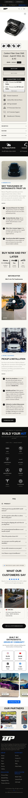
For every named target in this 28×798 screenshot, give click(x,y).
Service (3, 766)
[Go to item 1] (4, 46)
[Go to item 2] (9, 46)
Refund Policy (4, 778)
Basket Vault (18, 776)
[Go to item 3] (14, 46)
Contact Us (19, 1)
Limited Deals (18, 779)
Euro (2, 761)
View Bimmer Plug (13, 701)
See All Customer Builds (14, 626)
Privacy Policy (4, 775)
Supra (2, 763)
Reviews (17, 761)
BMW (2, 758)
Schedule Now (9, 420)
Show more (14, 91)
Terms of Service (5, 783)
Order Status (18, 766)
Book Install (9, 1)
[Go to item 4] (18, 46)
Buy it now (14, 73)
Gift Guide (17, 782)
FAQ (16, 763)
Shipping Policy (5, 780)
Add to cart (14, 68)
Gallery (3, 769)
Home (2, 755)
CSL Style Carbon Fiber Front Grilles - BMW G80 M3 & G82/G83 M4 (12, 614)
